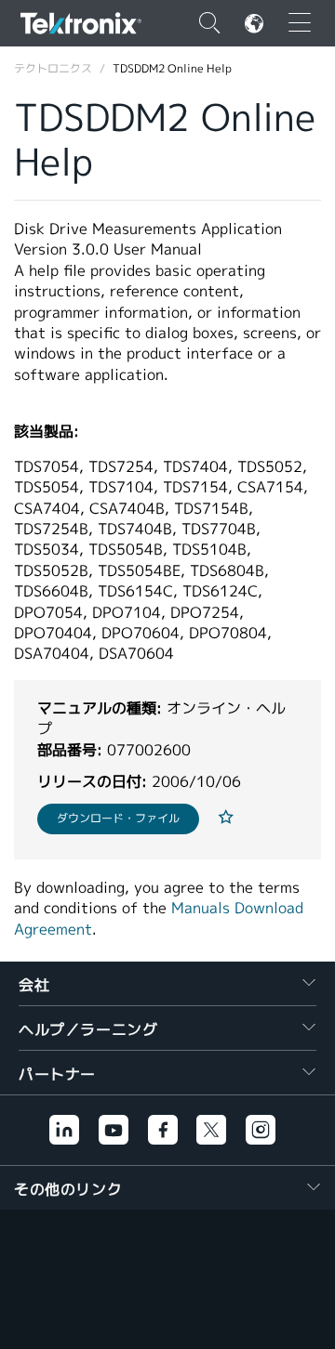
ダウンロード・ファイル (118, 818)
